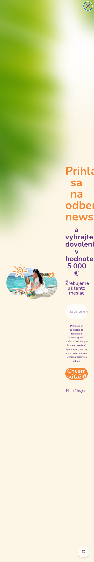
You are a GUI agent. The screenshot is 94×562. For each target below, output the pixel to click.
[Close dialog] (88, 6)
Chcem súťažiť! (76, 374)
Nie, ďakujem (76, 390)
